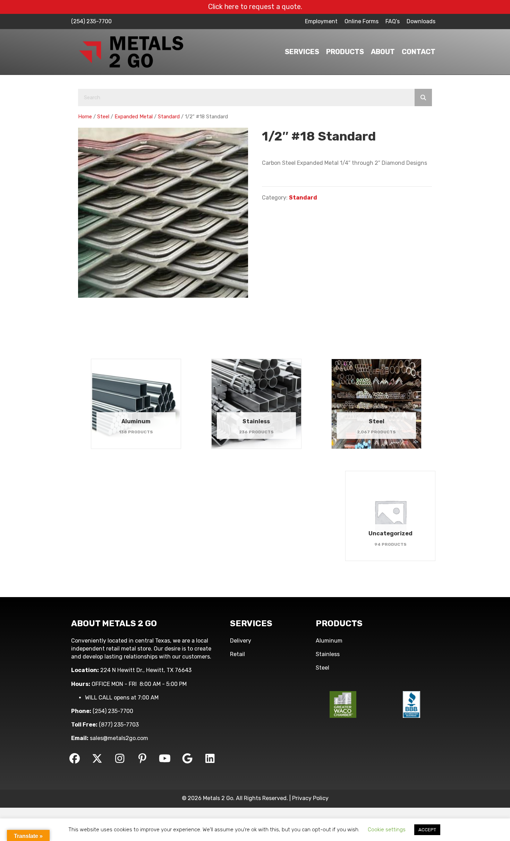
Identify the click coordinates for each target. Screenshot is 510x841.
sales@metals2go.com (119, 738)
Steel (103, 116)
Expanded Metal (133, 116)
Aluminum (329, 640)
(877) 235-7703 (119, 724)
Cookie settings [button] (387, 829)
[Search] (423, 97)
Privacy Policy (310, 798)
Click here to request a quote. (255, 6)
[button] (74, 758)
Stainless (328, 654)
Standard (169, 116)
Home (85, 116)
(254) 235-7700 (91, 21)
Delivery (240, 640)
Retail (237, 654)
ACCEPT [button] (427, 829)
